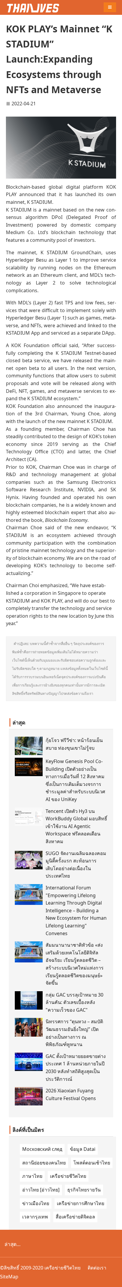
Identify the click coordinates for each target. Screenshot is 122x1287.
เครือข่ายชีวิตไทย (68, 1176)
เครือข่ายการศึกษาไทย (80, 1203)
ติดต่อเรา (97, 1267)
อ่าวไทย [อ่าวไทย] (41, 1189)
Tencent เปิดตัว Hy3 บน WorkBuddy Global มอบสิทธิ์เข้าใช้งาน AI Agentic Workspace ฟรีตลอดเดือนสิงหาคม (76, 826)
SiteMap (9, 1276)
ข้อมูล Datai (82, 1149)
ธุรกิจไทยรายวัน (84, 1189)
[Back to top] (114, 1279)
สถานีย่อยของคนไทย (44, 1162)
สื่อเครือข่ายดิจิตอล (75, 1216)
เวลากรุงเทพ (35, 1216)
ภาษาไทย (32, 1176)
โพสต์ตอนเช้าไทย (91, 1162)
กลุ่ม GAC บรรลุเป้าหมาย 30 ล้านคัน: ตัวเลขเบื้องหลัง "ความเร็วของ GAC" (74, 1002)
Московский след (42, 1149)
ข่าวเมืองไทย (35, 1203)
